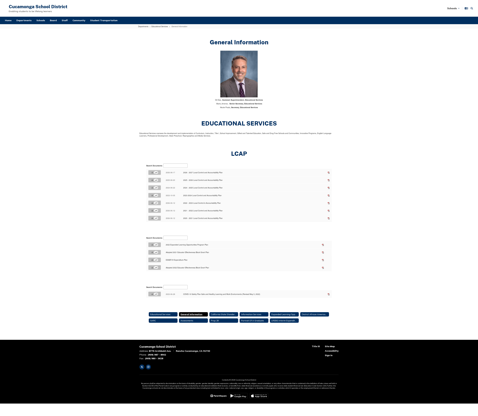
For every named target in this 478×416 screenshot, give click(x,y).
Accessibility (332, 350)
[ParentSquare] (218, 396)
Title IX (316, 346)
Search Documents (154, 165)
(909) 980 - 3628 (154, 358)
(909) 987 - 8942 (157, 354)
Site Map (330, 346)
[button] (453, 8)
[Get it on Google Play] (238, 396)
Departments (143, 26)
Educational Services (159, 26)
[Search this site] (472, 8)
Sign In (328, 355)
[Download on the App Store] (259, 396)
